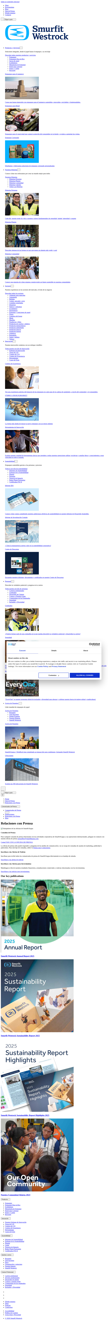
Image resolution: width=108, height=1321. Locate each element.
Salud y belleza (14, 337)
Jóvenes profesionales (12, 1278)
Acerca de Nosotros (12, 703)
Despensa (12, 305)
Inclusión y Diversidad (16, 602)
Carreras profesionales (16, 591)
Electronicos (13, 310)
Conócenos (9, 1307)
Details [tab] (54, 650)
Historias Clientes (15, 185)
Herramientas (13, 358)
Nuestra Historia (14, 718)
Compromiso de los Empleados (19, 598)
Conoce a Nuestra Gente (17, 596)
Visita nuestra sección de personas (16, 589)
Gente (7, 1245)
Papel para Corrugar (11, 1211)
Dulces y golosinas (15, 307)
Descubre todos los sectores (14, 293)
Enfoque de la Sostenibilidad (18, 472)
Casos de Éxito (14, 360)
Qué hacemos (9, 1260)
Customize (52, 675)
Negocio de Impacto (16, 478)
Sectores (8, 286)
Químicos (12, 333)
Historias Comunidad (16, 183)
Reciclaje (12, 70)
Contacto (8, 15)
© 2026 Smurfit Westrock (13, 1318)
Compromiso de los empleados (15, 1283)
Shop (7, 5)
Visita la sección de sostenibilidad (16, 469)
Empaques (12, 57)
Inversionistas (9, 7)
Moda (11, 318)
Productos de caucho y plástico (19, 324)
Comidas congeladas (16, 303)
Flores (11, 314)
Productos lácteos (15, 331)
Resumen (12, 712)
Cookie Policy (42, 666)
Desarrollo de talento (12, 1280)
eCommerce (13, 309)
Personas (12, 476)
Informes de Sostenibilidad (18, 471)
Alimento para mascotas (17, 295)
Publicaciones (10, 814)
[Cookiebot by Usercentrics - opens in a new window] (90, 644)
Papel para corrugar (15, 67)
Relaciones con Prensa (12, 816)
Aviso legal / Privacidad (13, 1315)
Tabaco (11, 339)
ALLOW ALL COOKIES (84, 675)
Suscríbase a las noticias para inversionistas (15, 871)
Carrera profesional (11, 1276)
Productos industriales (16, 328)
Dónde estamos (10, 13)
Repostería (12, 335)
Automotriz (13, 297)
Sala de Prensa (10, 11)
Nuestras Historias (11, 170)
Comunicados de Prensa (13, 810)
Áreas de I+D (13, 352)
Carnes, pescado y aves (17, 301)
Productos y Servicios (12, 48)
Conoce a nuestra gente (13, 1281)
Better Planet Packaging (17, 480)
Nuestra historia (10, 1266)
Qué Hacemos (14, 714)
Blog (6, 9)
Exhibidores (13, 63)
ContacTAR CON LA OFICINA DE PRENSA (17, 842)
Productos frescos (15, 329)
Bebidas (12, 299)
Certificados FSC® (15, 482)
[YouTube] (6, 1298)
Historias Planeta (14, 181)
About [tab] (85, 650)
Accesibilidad (9, 1311)
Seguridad (12, 600)
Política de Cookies (11, 1313)
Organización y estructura (13, 1264)
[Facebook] (6, 1295)
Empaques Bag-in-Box (17, 59)
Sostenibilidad (9, 461)
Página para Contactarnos (41, 848)
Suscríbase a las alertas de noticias (12, 860)
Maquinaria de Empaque (17, 65)
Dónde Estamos (14, 716)
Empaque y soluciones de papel (19, 312)
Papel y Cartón (14, 68)
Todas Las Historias (15, 187)
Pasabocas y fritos (15, 322)
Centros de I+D (14, 354)
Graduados (13, 592)
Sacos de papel (14, 61)
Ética (6, 1262)
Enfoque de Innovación (17, 350)
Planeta (11, 474)
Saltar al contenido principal (10, 2)
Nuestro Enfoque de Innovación (15, 1222)
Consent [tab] (22, 650)
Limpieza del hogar (15, 316)
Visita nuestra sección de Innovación (17, 349)
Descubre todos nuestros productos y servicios (20, 55)
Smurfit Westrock (15, 720)
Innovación (9, 341)
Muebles (12, 320)
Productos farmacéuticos (17, 326)
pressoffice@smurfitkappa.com (28, 839)
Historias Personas (15, 179)
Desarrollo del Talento (16, 594)
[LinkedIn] (6, 1292)
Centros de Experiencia (17, 356)
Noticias (8, 1305)
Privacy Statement (58, 666)
